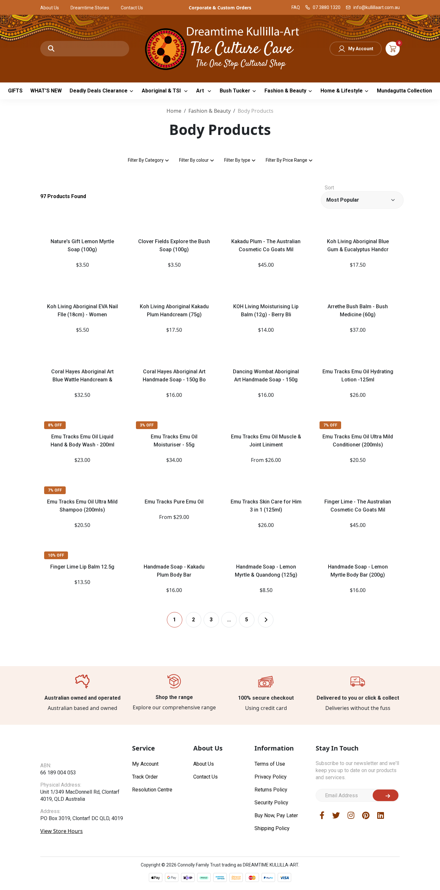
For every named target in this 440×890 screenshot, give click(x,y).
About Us (49, 7)
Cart (393, 49)
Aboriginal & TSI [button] (162, 91)
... (229, 696)
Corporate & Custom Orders (220, 8)
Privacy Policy (270, 853)
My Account (360, 48)
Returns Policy (270, 866)
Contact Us (132, 7)
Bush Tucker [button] (235, 91)
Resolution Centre (152, 866)
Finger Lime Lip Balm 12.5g (82, 567)
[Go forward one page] (265, 696)
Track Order (145, 853)
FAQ (296, 7)
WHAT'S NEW (46, 91)
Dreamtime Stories (90, 7)
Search (51, 48)
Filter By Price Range (286, 160)
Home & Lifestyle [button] (341, 91)
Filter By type (237, 160)
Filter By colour (194, 160)
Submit (385, 871)
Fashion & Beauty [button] (285, 91)
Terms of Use (269, 840)
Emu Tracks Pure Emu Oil (174, 502)
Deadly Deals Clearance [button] (99, 91)
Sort (329, 188)
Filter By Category (146, 160)
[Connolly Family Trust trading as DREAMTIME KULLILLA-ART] (220, 48)
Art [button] (200, 91)
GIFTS (15, 91)
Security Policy (271, 879)
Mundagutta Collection (404, 91)
